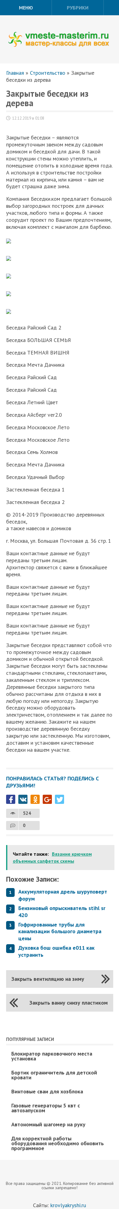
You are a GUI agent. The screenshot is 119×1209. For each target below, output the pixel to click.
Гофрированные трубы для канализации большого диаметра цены (59, 931)
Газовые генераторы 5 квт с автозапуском (45, 1108)
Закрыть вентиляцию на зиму (47, 978)
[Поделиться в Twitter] (59, 799)
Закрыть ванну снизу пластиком (68, 1002)
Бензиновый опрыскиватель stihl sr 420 (61, 912)
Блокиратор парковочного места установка (51, 1056)
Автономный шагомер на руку (48, 1124)
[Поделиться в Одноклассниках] (35, 799)
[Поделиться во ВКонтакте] (22, 799)
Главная (15, 72)
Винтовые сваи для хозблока (47, 1091)
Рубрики (77, 8)
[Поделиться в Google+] (47, 799)
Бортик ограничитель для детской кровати (54, 1075)
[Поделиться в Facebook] (10, 799)
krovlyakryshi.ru (68, 1205)
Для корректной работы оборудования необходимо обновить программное (57, 1143)
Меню (26, 8)
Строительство (47, 72)
